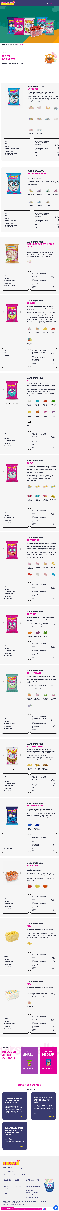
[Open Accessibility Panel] (55, 1207)
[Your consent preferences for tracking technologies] (7, 1208)
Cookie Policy (6, 1204)
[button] (51, 3)
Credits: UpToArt (23, 1204)
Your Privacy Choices (34, 1209)
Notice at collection (20, 1209)
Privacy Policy (14, 1204)
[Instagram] (25, 1174)
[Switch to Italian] (47, 3)
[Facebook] (22, 1174)
